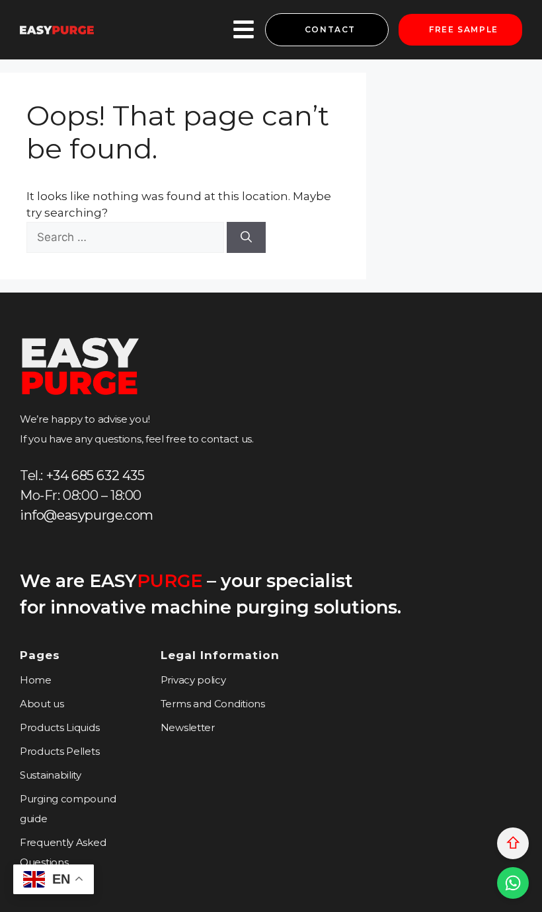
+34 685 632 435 (95, 475)
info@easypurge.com (86, 515)
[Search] (246, 238)
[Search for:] (126, 237)
